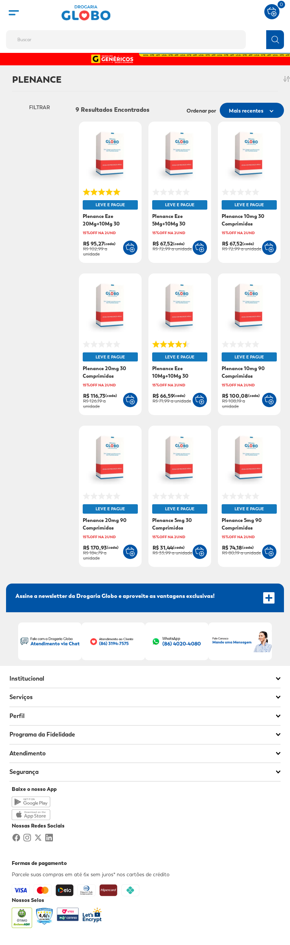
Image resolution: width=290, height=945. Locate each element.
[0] (271, 11)
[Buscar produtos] (275, 39)
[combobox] (145, 37)
